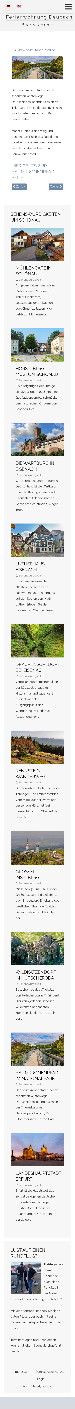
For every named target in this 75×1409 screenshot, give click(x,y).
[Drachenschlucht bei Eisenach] (37, 675)
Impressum (22, 1371)
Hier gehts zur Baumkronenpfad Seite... (33, 171)
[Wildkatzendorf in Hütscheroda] (37, 980)
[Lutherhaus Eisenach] (37, 572)
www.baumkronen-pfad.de (36, 50)
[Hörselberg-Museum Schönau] (37, 373)
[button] (68, 6)
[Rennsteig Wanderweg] (37, 779)
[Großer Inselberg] (37, 879)
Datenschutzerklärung (50, 1371)
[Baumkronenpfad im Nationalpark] (37, 1081)
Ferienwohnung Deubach (39, 17)
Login (40, 1379)
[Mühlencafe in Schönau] (37, 276)
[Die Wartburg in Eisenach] (37, 471)
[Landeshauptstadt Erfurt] (37, 1181)
